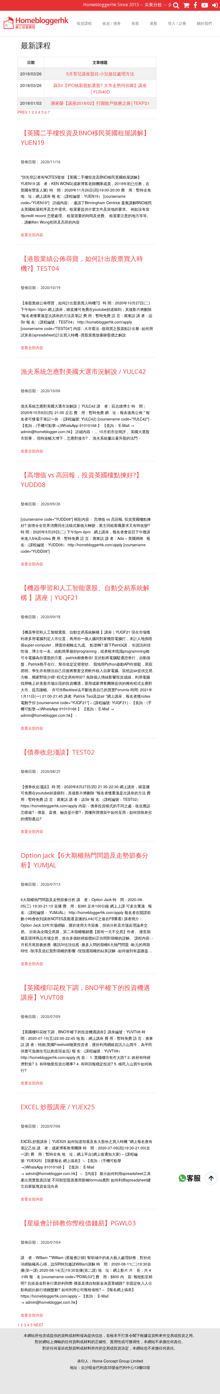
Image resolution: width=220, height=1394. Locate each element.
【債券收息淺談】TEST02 (58, 752)
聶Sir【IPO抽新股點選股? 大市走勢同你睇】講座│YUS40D (100, 88)
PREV (22, 112)
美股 (135, 23)
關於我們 (204, 23)
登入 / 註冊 (177, 23)
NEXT (38, 1324)
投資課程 (84, 23)
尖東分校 (139, 5)
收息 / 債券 (111, 23)
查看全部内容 (32, 234)
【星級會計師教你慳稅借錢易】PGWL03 (78, 1222)
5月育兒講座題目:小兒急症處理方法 (100, 74)
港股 (153, 23)
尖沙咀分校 (165, 5)
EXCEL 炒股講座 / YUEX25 (58, 1106)
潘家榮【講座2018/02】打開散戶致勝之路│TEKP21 (100, 103)
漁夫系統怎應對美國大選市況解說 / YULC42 (83, 371)
